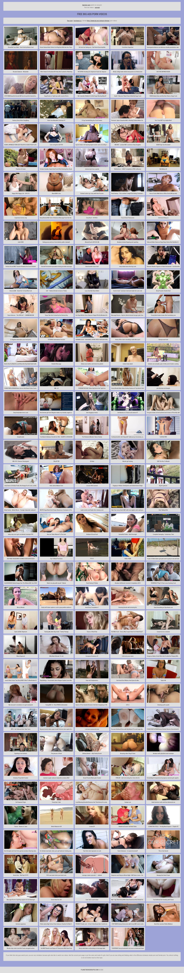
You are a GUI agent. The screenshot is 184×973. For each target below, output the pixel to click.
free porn (70, 21)
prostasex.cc (78, 21)
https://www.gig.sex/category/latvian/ (98, 21)
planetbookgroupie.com (89, 970)
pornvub (97, 7)
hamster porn (86, 5)
